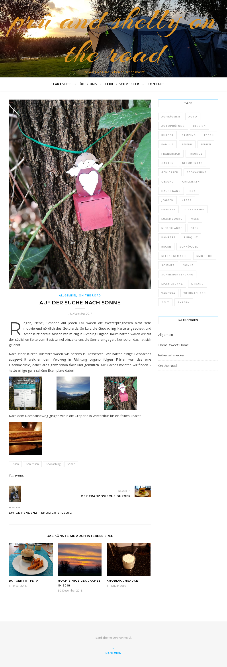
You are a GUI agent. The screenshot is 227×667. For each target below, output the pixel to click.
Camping (189, 135)
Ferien (206, 144)
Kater (187, 200)
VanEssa (168, 293)
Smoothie (204, 256)
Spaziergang (172, 283)
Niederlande (171, 228)
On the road (90, 295)
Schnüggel (189, 246)
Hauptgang (171, 190)
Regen (166, 246)
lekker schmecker (122, 84)
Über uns (88, 84)
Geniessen (32, 464)
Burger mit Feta (23, 580)
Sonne (71, 464)
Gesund (167, 181)
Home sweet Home (173, 345)
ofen (195, 228)
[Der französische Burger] (143, 491)
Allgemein (67, 295)
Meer (195, 218)
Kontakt (156, 84)
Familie (167, 144)
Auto (192, 116)
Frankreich (170, 153)
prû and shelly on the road (113, 36)
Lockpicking (194, 209)
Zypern (184, 302)
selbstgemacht (174, 256)
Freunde (196, 153)
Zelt (165, 302)
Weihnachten (195, 293)
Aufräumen (170, 116)
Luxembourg (172, 218)
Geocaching (53, 464)
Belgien (199, 125)
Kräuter (168, 209)
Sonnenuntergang (177, 274)
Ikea (192, 190)
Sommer (168, 265)
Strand (197, 283)
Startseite (61, 84)
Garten (167, 163)
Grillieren (191, 181)
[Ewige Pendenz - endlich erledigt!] (17, 494)
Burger (167, 135)
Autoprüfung (173, 125)
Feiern (187, 144)
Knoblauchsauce (122, 580)
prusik (19, 475)
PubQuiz (191, 237)
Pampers (168, 237)
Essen (15, 464)
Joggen (167, 200)
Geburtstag (192, 163)
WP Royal (124, 638)
